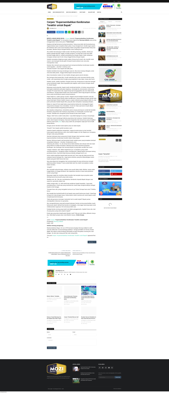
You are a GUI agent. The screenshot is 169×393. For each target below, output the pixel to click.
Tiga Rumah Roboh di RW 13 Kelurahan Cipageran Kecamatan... (88, 368)
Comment (49, 337)
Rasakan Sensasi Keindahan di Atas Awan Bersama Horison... (88, 317)
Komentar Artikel (51, 347)
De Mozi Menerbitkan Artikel (86, 300)
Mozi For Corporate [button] (71, 12)
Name (48, 332)
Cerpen (67, 38)
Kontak (99, 12)
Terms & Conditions (117, 388)
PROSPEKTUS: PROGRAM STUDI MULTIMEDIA (113, 119)
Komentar (50, 329)
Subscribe (118, 377)
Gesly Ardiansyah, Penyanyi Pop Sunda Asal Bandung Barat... (70, 298)
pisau (59, 121)
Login (114, 1)
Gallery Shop (91, 12)
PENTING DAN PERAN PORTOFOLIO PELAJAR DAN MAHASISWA (113, 40)
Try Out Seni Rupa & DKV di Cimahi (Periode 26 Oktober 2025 (88, 298)
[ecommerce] (110, 188)
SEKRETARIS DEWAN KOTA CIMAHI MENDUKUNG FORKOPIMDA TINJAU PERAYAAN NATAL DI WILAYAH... (59, 254)
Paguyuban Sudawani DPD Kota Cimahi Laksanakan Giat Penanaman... (88, 379)
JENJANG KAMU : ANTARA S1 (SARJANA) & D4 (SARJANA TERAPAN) (112, 48)
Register (118, 1)
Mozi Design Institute (58, 12)
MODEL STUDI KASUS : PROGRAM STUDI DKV (113, 26)
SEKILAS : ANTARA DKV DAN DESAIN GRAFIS (114, 126)
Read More (91, 242)
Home (49, 12)
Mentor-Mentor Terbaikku (53, 296)
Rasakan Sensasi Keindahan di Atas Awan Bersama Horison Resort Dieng (84, 253)
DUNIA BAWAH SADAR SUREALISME (113, 32)
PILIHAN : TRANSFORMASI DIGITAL (109, 154)
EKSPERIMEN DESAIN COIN (112, 56)
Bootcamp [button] (82, 12)
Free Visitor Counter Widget (110, 207)
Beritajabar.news (53, 15)
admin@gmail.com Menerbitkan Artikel (54, 298)
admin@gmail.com (53, 28)
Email (74, 332)
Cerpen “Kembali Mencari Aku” (71, 317)
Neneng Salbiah (58, 221)
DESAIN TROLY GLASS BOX (112, 104)
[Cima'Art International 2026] (110, 75)
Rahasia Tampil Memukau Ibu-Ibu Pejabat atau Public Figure (54, 317)
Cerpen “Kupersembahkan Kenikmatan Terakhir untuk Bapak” (69, 235)
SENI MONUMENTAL (110, 111)
